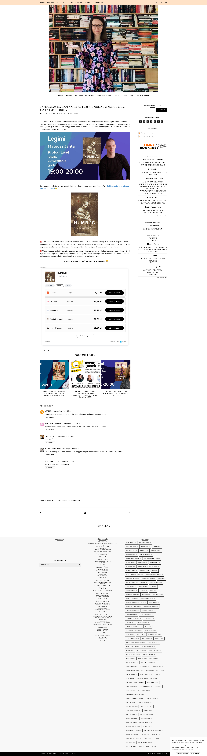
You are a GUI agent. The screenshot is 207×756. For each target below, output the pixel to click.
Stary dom (154, 678)
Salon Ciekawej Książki (103, 609)
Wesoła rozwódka (131, 718)
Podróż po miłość (154, 650)
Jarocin (152, 586)
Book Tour (102, 556)
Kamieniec (143, 590)
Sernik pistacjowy (153, 229)
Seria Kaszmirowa (146, 670)
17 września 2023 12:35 (71, 449)
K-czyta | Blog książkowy (153, 159)
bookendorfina (153, 235)
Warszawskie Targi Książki (102, 624)
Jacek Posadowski (155, 582)
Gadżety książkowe (102, 566)
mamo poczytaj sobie (153, 267)
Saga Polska (143, 666)
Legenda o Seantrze (132, 610)
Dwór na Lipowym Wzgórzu (134, 574)
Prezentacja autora (102, 593)
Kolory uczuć (157, 594)
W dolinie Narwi (130, 714)
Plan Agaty (129, 650)
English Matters (102, 559)
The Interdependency (144, 702)
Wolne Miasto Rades (132, 726)
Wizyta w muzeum (102, 626)
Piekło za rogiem (152, 642)
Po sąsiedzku (141, 650)
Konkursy (102, 574)
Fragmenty (102, 562)
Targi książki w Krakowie (102, 617)
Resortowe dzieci (131, 662)
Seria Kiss (159, 670)
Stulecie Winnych (145, 686)
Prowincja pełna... (148, 654)
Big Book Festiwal (102, 553)
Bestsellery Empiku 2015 (102, 551)
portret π (50, 436)
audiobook (102, 637)
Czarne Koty (142, 562)
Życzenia (103, 640)
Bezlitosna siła (130, 550)
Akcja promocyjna (102, 546)
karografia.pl (162, 753)
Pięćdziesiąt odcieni (147, 646)
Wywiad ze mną (102, 630)
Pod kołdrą (153, 169)
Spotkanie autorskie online (102, 616)
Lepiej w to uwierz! (145, 614)
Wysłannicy (144, 734)
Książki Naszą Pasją (153, 207)
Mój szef (147, 626)
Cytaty (102, 558)
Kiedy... (152, 590)
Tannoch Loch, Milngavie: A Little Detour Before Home (153, 248)
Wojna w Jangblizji (144, 722)
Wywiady (103, 632)
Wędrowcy (155, 734)
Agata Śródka (130, 542)
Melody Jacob (153, 244)
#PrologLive (102, 541)
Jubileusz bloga (102, 569)
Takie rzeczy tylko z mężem (134, 694)
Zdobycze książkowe (102, 635)
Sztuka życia (130, 690)
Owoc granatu (146, 638)
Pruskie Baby (130, 658)
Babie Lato (156, 546)
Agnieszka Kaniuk (53, 424)
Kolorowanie (102, 572)
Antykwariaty (102, 548)
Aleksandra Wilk (131, 546)
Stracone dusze (152, 682)
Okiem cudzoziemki (131, 638)
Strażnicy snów (131, 686)
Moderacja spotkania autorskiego (102, 579)
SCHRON (153, 238)
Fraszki (102, 564)
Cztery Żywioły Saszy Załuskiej (147, 566)
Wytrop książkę (102, 629)
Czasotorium (130, 566)
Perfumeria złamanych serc (134, 642)
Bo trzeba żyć (155, 550)
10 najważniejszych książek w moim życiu (102, 543)
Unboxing (102, 619)
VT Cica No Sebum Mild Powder (153, 259)
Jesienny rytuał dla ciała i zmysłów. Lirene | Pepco (153, 201)
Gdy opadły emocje (148, 578)
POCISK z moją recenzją (102, 585)
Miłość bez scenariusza (133, 626)
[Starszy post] (129, 513)
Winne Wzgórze (130, 722)
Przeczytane (121, 95)
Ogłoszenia (74, 113)
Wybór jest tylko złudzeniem (152, 730)
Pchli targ (102, 588)
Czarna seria (130, 562)
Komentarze (145, 136)
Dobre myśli (143, 570)
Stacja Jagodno (141, 678)
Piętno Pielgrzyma (131, 646)
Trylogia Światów (145, 706)
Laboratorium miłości (150, 606)
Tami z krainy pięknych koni (134, 698)
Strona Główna (47, 2)
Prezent (102, 592)
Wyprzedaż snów (131, 734)
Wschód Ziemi (146, 726)
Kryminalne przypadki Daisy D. (135, 602)
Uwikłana (147, 710)
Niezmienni (140, 634)
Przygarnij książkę (102, 598)
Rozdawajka (102, 608)
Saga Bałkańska (131, 666)
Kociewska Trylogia (132, 594)
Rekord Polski (102, 606)
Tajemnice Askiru (143, 690)
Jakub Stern (142, 586)
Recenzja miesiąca (102, 601)
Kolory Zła (145, 594)
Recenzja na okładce (102, 603)
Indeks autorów (104, 95)
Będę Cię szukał (130, 554)
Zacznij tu (62, 2)
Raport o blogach (102, 600)
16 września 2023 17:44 (62, 411)
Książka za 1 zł (102, 575)
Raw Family (152, 658)
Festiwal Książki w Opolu (102, 561)
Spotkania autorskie (139, 95)
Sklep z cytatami (102, 613)
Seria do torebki (131, 674)
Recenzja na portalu (103, 604)
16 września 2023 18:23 (65, 436)
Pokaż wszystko (162, 216)
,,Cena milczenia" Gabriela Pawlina (153, 173)
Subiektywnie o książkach (153, 179)
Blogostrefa (102, 554)
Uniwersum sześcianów (133, 710)
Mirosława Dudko (53, 449)
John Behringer (130, 590)
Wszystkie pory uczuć (132, 730)
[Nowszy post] (40, 513)
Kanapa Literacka (102, 570)
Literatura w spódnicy (133, 618)
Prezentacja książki (102, 595)
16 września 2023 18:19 (71, 424)
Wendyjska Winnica (145, 714)
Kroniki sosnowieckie (146, 598)
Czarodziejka (154, 562)
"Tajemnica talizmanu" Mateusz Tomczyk (153, 211)
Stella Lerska (138, 682)
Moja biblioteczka (102, 580)
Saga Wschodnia (157, 666)
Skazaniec (129, 678)
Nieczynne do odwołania (133, 630)
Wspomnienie (102, 627)
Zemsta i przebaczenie (144, 742)
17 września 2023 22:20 (64, 461)
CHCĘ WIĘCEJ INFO (182, 753)
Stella (128, 682)
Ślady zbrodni (130, 746)
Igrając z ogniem (131, 582)
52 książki (102, 545)
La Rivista (102, 577)
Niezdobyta (129, 634)
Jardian (48, 411)
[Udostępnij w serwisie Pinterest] (48, 350)
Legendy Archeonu (147, 610)
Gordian (160, 578)
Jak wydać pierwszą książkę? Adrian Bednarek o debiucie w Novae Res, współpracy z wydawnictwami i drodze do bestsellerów (153, 187)
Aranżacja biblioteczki (102, 549)
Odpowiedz (50, 417)
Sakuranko (153, 255)
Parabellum (158, 638)
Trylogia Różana (131, 706)
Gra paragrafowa (102, 567)
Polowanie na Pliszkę (132, 654)
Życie (153, 746)
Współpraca (76, 2)
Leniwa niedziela (131, 614)
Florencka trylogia (132, 578)
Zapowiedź (102, 634)
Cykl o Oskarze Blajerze (151, 558)
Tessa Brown (130, 702)
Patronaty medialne (94, 2)
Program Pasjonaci (102, 596)
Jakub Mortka (130, 586)
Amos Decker (144, 546)
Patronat (102, 587)
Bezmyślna (143, 550)
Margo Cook (129, 622)
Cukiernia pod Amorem (132, 558)
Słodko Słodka (153, 226)
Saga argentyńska (131, 670)
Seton (156, 674)
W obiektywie (102, 621)
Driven (154, 570)
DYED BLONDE (153, 197)
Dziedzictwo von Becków (153, 574)
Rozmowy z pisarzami (84, 95)
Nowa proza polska (153, 634)
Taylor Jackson (151, 698)
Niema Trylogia (149, 630)
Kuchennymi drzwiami (132, 606)
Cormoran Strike (145, 554)
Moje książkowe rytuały (102, 582)
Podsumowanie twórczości (102, 590)
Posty (142, 133)
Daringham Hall (131, 570)
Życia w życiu (143, 746)
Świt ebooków (102, 639)
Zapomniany (129, 742)
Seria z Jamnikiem (145, 674)
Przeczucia (141, 658)
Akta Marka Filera (144, 542)
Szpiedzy (157, 686)
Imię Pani (142, 582)
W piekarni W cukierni (102, 622)
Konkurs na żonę (131, 598)
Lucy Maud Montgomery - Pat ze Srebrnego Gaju (152, 164)
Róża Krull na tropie (147, 662)
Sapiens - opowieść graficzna (153, 271)
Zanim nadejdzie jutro (150, 738)
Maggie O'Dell (148, 618)
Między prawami (142, 622)
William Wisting (146, 718)
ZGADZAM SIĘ (195, 753)
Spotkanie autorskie (102, 614)
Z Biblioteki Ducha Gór (133, 738)
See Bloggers (102, 611)
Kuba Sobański (153, 602)
